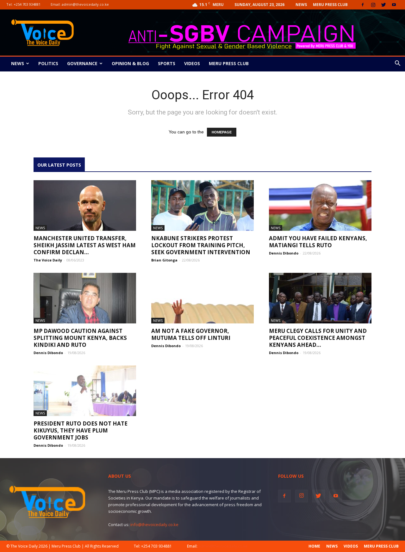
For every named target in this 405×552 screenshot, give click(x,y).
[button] (397, 64)
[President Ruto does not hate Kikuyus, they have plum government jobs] (85, 390)
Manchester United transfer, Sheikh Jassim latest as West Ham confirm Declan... (85, 245)
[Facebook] (362, 4)
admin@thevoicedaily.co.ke (85, 4)
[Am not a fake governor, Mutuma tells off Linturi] (202, 298)
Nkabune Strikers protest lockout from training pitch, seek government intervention (200, 245)
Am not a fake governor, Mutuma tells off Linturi (190, 334)
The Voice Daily (48, 260)
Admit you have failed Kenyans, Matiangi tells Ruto (318, 242)
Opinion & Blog (130, 63)
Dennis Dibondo (283, 253)
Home (314, 546)
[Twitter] (383, 4)
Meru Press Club (330, 4)
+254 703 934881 (27, 4)
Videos (192, 63)
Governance (82, 63)
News (301, 4)
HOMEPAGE (222, 132)
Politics (48, 63)
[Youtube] (394, 4)
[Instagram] (373, 4)
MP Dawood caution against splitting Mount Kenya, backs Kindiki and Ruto (80, 337)
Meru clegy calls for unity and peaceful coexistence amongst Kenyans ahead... (318, 337)
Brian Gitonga (164, 260)
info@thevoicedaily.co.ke (154, 524)
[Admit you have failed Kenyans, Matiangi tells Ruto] (320, 205)
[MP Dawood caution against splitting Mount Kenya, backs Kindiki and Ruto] (85, 298)
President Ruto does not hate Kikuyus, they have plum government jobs (81, 430)
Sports (166, 63)
